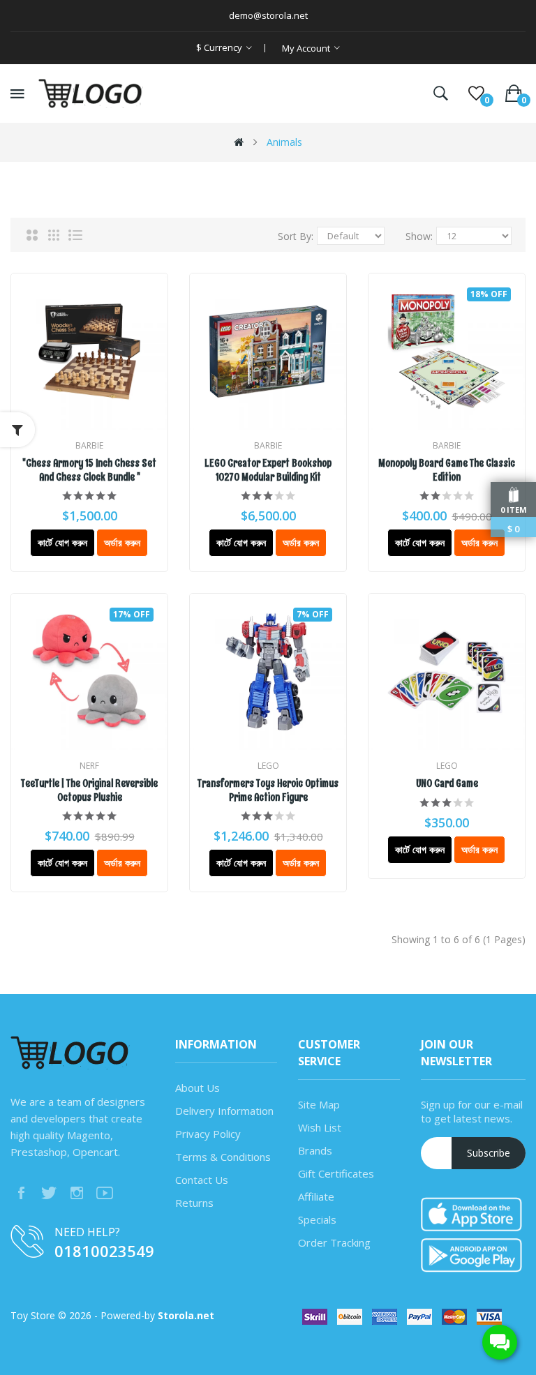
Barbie (89, 445)
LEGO (268, 766)
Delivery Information (224, 1111)
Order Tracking (334, 1242)
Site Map (319, 1104)
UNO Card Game (447, 783)
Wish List (319, 1127)
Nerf (89, 766)
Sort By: (295, 236)
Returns (194, 1203)
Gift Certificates (336, 1173)
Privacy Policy (208, 1134)
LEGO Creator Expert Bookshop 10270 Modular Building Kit (268, 470)
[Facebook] (20, 1193)
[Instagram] (76, 1193)
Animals (284, 142)
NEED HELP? (87, 1232)
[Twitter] (48, 1193)
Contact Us (201, 1180)
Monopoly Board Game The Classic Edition (446, 470)
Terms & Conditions (223, 1157)
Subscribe (488, 1152)
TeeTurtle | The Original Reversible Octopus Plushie (89, 790)
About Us (197, 1088)
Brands (315, 1150)
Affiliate (316, 1196)
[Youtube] (104, 1193)
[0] (476, 93)
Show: (419, 236)
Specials (317, 1219)
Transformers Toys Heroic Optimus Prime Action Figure (268, 790)
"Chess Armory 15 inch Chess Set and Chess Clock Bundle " (89, 470)
